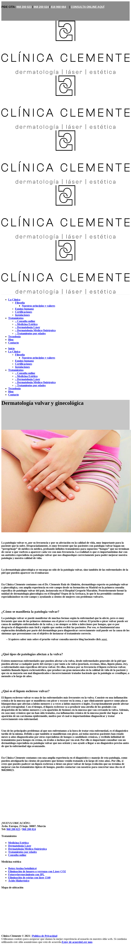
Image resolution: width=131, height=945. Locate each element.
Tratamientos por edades (22, 851)
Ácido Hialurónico (18, 880)
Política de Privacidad (44, 935)
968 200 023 (24, 6)
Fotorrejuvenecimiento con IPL (26, 874)
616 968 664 (58, 6)
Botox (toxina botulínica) (22, 868)
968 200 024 (41, 6)
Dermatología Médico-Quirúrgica (27, 848)
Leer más (87, 942)
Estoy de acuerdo (72, 942)
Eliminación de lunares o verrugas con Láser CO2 (37, 871)
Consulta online (17, 855)
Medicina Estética (18, 842)
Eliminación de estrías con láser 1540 (29, 877)
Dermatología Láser (19, 845)
